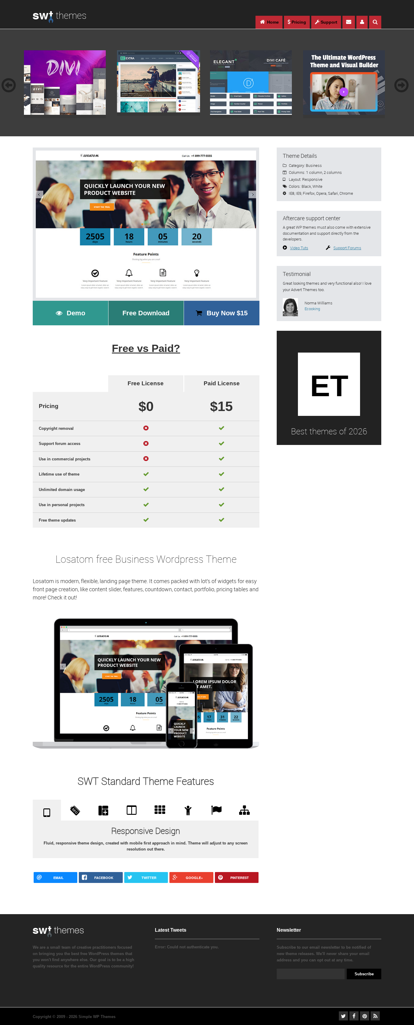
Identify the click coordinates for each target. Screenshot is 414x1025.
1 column (314, 172)
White (317, 186)
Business (314, 165)
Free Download (145, 313)
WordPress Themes (59, 20)
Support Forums (347, 247)
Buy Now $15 (227, 313)
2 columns (333, 172)
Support (328, 22)
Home (272, 22)
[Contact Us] (348, 22)
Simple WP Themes (96, 1016)
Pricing (298, 22)
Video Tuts (299, 247)
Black (306, 186)
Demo (76, 313)
